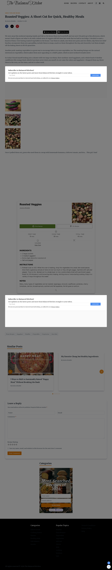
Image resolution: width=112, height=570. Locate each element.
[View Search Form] (103, 3)
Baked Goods (35, 530)
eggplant (20, 334)
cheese (58, 544)
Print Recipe (64, 32)
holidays (59, 553)
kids (57, 547)
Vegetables (36, 334)
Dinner (33, 535)
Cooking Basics (36, 532)
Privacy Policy (86, 528)
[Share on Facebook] (6, 26)
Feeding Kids (35, 538)
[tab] (52, 393)
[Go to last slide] (10, 372)
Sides (7, 13)
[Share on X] (12, 26)
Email (60, 413)
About (90, 3)
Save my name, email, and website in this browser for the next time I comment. (35, 448)
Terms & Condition (88, 525)
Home (66, 3)
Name (10, 413)
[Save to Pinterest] (17, 26)
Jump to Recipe (50, 32)
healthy (27, 334)
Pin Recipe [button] (75, 226)
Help (83, 531)
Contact (82, 3)
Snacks (33, 544)
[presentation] (31, 363)
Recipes (74, 3)
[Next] (102, 372)
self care (59, 541)
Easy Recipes (10, 334)
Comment (12, 417)
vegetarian (45, 334)
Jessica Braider (11, 21)
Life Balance (35, 541)
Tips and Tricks (15, 13)
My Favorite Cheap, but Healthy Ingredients (80, 356)
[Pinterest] (99, 3)
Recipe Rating (13, 442)
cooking (59, 550)
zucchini (54, 334)
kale (57, 556)
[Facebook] (96, 3)
